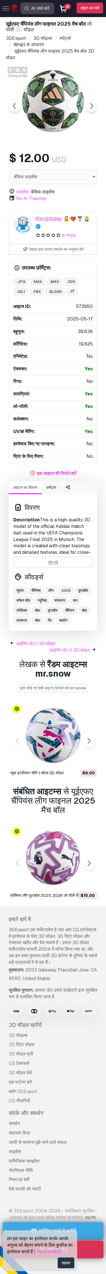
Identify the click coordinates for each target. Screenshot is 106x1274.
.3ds (71, 281)
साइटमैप (90, 1217)
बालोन (63, 620)
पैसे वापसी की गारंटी (25, 1189)
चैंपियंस (36, 590)
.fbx (37, 291)
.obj (20, 291)
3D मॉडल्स (18, 1035)
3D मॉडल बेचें (20, 1073)
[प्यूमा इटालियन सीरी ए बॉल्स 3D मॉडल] (53, 735)
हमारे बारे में (20, 919)
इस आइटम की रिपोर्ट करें (56, 473)
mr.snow (48, 218)
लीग (51, 590)
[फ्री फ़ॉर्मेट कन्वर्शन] (72, 292)
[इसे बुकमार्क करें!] (88, 760)
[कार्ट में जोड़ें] (77, 760)
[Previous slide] (15, 106)
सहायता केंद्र (19, 1133)
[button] (89, 741)
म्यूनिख (42, 600)
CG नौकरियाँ (19, 1101)
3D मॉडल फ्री (21, 1054)
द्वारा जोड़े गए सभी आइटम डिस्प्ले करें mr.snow (53, 688)
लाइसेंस (15, 1152)
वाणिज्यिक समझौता (24, 1161)
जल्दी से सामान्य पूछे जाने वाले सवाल (38, 1142)
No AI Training (31, 198)
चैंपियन (69, 610)
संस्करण (59, 600)
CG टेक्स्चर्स (19, 1063)
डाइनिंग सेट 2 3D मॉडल (69, 650)
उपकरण (21, 620)
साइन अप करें (90, 8)
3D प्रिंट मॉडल (21, 1045)
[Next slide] (91, 106)
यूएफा (20, 590)
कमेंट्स (51, 487)
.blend (55, 291)
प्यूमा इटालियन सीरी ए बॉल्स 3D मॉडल (37, 772)
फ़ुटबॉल (83, 590)
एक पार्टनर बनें (20, 1082)
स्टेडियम (21, 610)
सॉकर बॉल (23, 600)
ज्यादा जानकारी (49, 1252)
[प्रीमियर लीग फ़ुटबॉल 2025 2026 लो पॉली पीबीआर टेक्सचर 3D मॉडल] (53, 858)
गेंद (50, 620)
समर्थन (14, 1123)
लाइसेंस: (23, 192)
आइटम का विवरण (25, 487)
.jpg (20, 281)
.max (37, 281)
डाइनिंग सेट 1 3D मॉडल (35, 644)
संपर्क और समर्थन (26, 1113)
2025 (66, 590)
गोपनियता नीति (21, 1170)
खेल (37, 610)
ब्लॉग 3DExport (23, 1092)
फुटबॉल (53, 610)
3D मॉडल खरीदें (25, 1025)
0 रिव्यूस (68, 235)
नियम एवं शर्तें (19, 1180)
